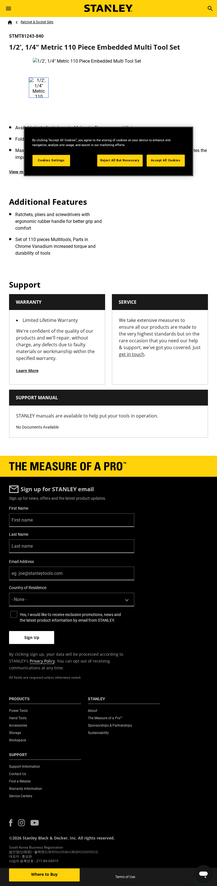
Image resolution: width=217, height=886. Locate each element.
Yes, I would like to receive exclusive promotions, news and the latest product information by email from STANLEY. (70, 617)
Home (10, 22)
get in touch (131, 354)
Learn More (27, 370)
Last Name (18, 534)
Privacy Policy (42, 661)
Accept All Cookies (165, 160)
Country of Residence (27, 587)
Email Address (21, 561)
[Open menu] (8, 8)
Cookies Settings (51, 160)
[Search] (210, 8)
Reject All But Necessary (120, 160)
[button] (10, 822)
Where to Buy (44, 874)
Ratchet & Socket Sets (37, 22)
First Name (18, 508)
